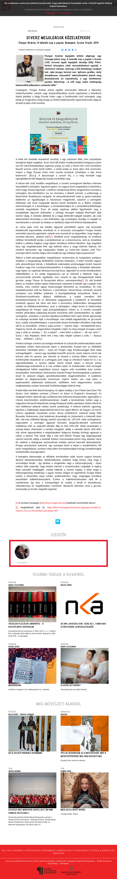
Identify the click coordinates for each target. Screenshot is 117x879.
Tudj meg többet (64, 13)
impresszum (64, 850)
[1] (51, 237)
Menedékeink (14, 685)
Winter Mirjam (14, 771)
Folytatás (50, 13)
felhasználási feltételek (86, 850)
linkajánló (18, 850)
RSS (4, 850)
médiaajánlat (49, 850)
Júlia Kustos (32, 31)
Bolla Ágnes (13, 714)
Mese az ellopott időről (73, 809)
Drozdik (64, 714)
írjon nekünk (33, 850)
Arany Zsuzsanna (16, 585)
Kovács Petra (13, 646)
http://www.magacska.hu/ (53, 503)
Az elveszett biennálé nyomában (25, 753)
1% (9, 850)
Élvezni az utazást (70, 685)
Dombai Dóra (66, 771)
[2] (82, 280)
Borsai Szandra (27, 714)
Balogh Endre (66, 585)
